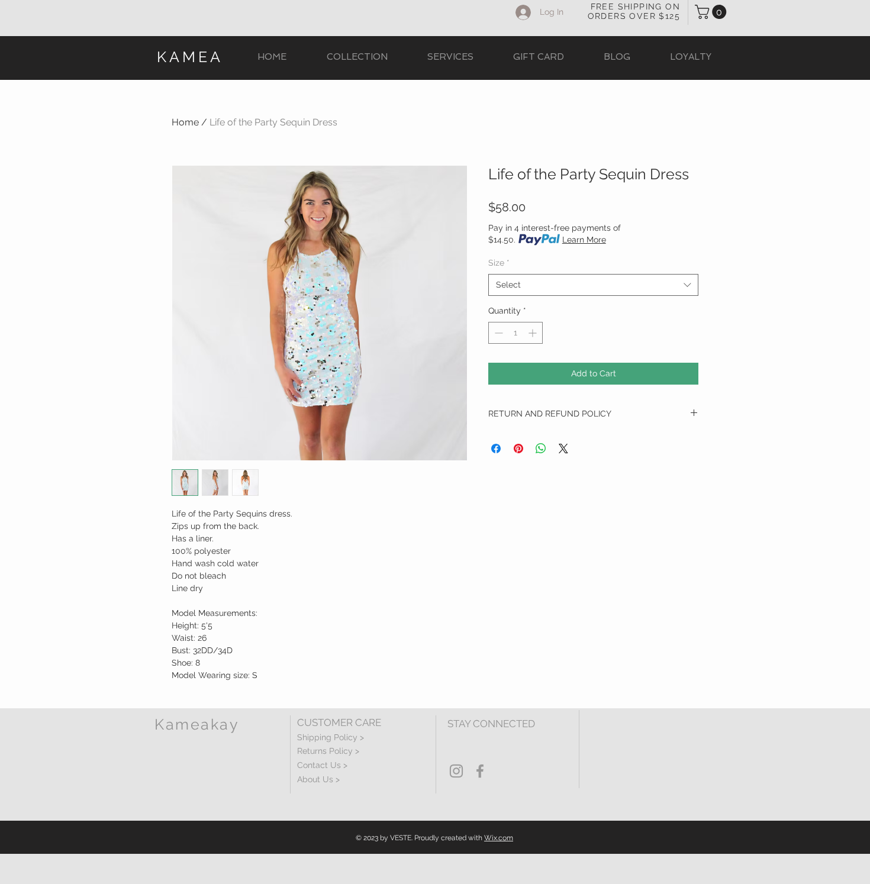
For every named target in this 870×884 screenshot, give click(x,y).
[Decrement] (497, 332)
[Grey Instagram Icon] (456, 771)
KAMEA (190, 57)
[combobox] (593, 285)
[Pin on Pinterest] (518, 448)
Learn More (584, 239)
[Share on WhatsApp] (541, 448)
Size (499, 262)
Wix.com (498, 838)
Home (185, 122)
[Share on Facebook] (496, 448)
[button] (712, 12)
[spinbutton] (515, 332)
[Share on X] (563, 448)
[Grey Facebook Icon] (480, 771)
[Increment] (533, 332)
